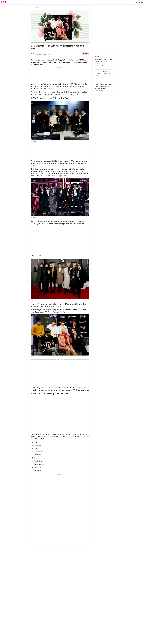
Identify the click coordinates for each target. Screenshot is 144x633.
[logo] (3, 2)
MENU (140, 2)
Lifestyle (37, 7)
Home (32, 7)
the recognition (54, 436)
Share (86, 53)
